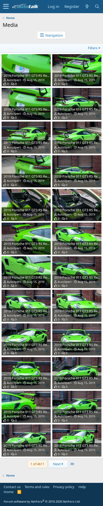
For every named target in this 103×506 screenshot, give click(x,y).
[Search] (97, 6)
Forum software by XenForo (42, 501)
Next (57, 464)
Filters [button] (92, 48)
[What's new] (87, 6)
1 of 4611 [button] (37, 464)
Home (8, 491)
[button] (6, 6)
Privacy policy (63, 486)
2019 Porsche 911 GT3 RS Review (28, 75)
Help (82, 486)
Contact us (12, 486)
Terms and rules (37, 486)
